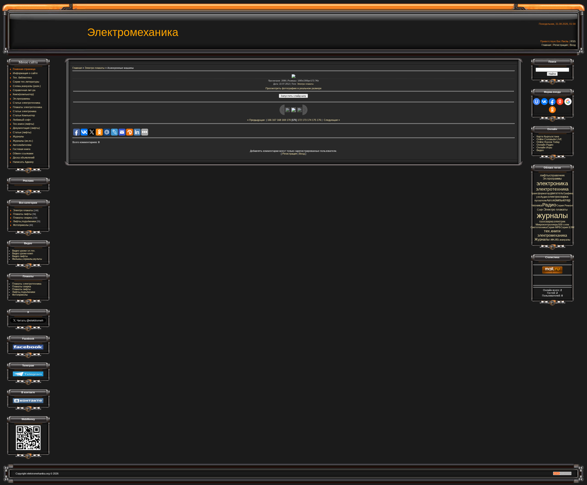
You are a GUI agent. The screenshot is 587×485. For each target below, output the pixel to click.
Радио (549, 205)
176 (319, 120)
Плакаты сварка (22, 217)
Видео (540, 150)
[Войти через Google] (568, 101)
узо (538, 196)
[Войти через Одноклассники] (552, 109)
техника (536, 205)
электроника (552, 183)
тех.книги (552, 231)
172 (300, 120)
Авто (550, 200)
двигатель (556, 193)
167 (274, 120)
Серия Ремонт (565, 205)
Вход (573, 45)
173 (304, 120)
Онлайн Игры (544, 147)
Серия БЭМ (567, 227)
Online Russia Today (548, 142)
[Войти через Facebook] (552, 101)
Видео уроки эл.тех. (23, 250)
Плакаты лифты (22, 214)
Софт (540, 209)
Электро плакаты (23, 210)
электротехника (552, 189)
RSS (573, 41)
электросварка (558, 196)
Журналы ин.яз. (546, 239)
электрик (559, 221)
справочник (557, 175)
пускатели (540, 200)
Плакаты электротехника (26, 283)
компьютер (561, 200)
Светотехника (539, 227)
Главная (546, 45)
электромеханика (552, 235)
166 (269, 120)
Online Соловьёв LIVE (549, 139)
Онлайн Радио (545, 144)
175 (314, 120)
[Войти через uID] (536, 101)
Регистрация (560, 45)
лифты (544, 175)
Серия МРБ (553, 227)
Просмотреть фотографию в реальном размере (293, 88)
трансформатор (540, 193)
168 (279, 120)
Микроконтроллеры (547, 224)
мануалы (565, 239)
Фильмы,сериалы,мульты (27, 259)
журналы (552, 215)
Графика (568, 193)
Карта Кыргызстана (548, 136)
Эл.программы (552, 178)
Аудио (544, 196)
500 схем (563, 224)
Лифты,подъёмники (24, 221)
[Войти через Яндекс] (560, 101)
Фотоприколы (21, 225)
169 (284, 120)
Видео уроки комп (22, 253)
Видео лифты (20, 256)
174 (309, 120)
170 (289, 120)
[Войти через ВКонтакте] (544, 101)
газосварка (546, 221)
